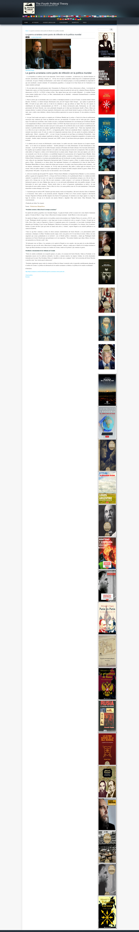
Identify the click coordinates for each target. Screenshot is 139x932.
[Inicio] (29, 13)
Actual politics (29, 275)
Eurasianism (64, 22)
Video (84, 22)
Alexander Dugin (30, 70)
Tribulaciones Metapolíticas (37, 206)
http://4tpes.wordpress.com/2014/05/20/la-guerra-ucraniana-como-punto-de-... (45, 271)
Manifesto (75, 22)
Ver (28, 37)
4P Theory (35, 22)
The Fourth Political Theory (52, 3)
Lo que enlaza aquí (36, 37)
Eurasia (28, 277)
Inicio (27, 31)
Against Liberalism (49, 22)
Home (26, 22)
